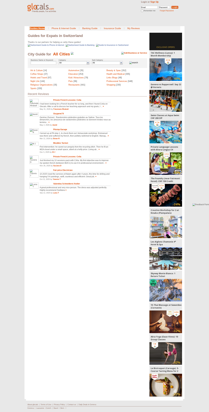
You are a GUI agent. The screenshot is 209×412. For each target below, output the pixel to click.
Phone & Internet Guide (64, 28)
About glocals (32, 404)
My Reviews (133, 28)
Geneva (30, 408)
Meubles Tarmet (60, 143)
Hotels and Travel (40, 77)
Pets (72, 81)
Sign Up (154, 2)
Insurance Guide (112, 28)
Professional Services (119, 81)
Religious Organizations (43, 85)
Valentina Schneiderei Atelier (66, 184)
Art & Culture (38, 70)
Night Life (37, 81)
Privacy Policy (59, 404)
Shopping (113, 85)
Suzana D (57, 166)
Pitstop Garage (60, 129)
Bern (62, 408)
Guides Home (37, 28)
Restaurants (76, 85)
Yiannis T (57, 179)
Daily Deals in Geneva (87, 404)
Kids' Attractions (78, 77)
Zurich (48, 408)
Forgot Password (167, 11)
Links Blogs (114, 77)
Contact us (71, 404)
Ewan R (56, 138)
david (54, 125)
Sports (36, 88)
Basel (56, 408)
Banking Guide (89, 28)
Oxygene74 (58, 113)
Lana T (56, 193)
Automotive (75, 70)
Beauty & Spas (116, 70)
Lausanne (40, 408)
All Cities (61, 54)
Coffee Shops (39, 74)
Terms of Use (45, 404)
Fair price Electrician (62, 170)
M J (53, 152)
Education (75, 74)
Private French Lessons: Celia (67, 100)
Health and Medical (118, 74)
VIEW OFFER (165, 69)
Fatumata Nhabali (61, 109)
